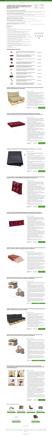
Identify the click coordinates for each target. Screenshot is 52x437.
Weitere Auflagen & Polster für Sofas (12, 47)
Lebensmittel (36, 430)
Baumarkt (15, 429)
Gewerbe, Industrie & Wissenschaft (19, 430)
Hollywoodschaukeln (24, 24)
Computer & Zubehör (32, 429)
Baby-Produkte (11, 429)
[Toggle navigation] (47, 2)
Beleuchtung (20, 429)
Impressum (28, 426)
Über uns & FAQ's (29, 22)
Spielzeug (25, 431)
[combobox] (26, 2)
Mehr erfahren (40, 0)
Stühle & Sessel (30, 24)
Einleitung (9, 27)
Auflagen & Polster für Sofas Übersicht (12, 28)
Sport (27, 431)
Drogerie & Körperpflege (38, 429)
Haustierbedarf (26, 430)
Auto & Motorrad (7, 429)
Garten (14, 430)
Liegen (21, 24)
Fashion (11, 430)
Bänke (19, 24)
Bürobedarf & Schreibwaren (26, 429)
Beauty (18, 429)
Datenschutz (24, 426)
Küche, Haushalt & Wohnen (31, 430)
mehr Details (39, 52)
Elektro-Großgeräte (44, 429)
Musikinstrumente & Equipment (42, 430)
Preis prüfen (11, 412)
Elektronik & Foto (8, 430)
